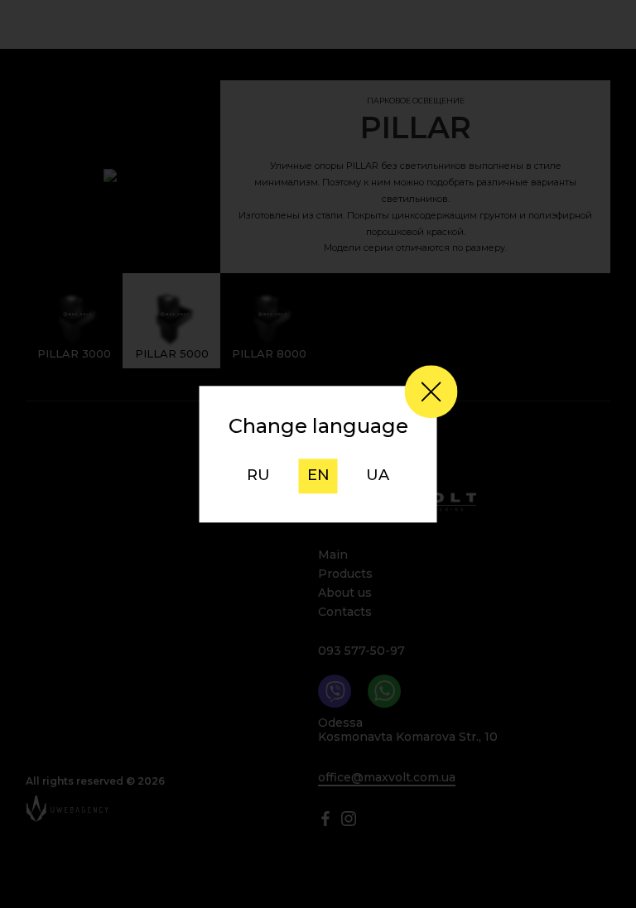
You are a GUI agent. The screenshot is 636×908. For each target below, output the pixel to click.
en (318, 476)
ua (377, 476)
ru (258, 476)
